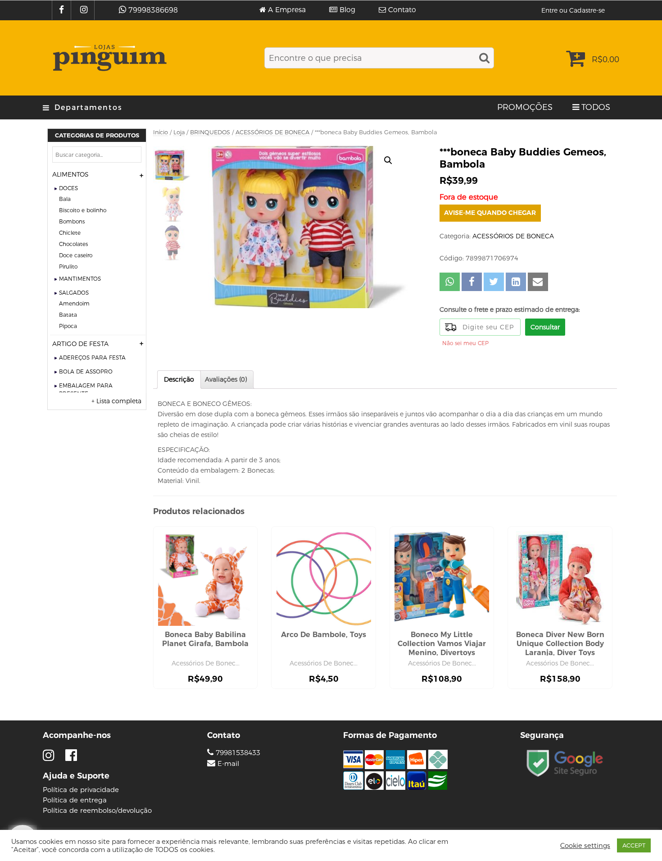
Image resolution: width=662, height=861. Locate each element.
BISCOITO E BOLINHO (82, 210)
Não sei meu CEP (465, 343)
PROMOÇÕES (525, 107)
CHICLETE (70, 232)
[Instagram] (85, 10)
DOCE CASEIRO (75, 255)
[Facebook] (62, 10)
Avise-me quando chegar (490, 213)
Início (160, 132)
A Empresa (287, 10)
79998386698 (153, 10)
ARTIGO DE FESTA (80, 344)
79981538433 (236, 752)
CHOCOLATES (73, 244)
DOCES (68, 188)
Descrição (179, 379)
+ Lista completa (116, 401)
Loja (179, 132)
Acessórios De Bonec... (206, 663)
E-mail (228, 764)
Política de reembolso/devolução (97, 810)
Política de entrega (75, 800)
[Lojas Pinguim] (108, 58)
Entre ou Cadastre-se (573, 10)
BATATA (68, 314)
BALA (65, 199)
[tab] (179, 379)
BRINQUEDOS (210, 132)
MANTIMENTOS (80, 278)
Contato (402, 10)
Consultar (545, 327)
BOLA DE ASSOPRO (86, 371)
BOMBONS (72, 221)
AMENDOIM (74, 303)
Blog (347, 10)
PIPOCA (68, 326)
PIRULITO (68, 266)
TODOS (595, 107)
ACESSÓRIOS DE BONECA (272, 132)
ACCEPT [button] (633, 845)
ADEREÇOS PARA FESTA (92, 357)
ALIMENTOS (70, 174)
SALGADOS (74, 292)
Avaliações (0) (226, 379)
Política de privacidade (81, 789)
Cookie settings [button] (585, 846)
